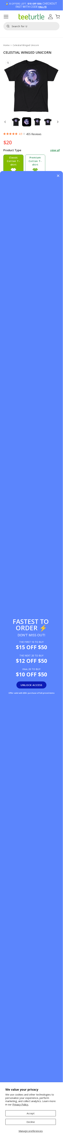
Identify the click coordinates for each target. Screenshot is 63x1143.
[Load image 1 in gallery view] (16, 121)
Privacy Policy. (20, 1104)
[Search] (7, 26)
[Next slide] (57, 122)
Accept (31, 1113)
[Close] (58, 176)
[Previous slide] (5, 122)
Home (6, 45)
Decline (30, 1122)
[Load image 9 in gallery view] (47, 121)
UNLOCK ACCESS (31, 685)
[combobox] (31, 26)
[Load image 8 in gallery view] (37, 121)
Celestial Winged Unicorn (26, 45)
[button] (6, 16)
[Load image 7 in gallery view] (26, 121)
